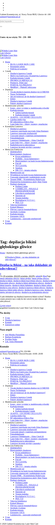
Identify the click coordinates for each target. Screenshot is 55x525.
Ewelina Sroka (11, 339)
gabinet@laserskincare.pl (10, 17)
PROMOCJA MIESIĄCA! (21, 376)
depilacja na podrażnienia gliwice (35, 292)
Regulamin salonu (17, 363)
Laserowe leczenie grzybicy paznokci (25, 443)
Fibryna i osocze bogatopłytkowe (23, 506)
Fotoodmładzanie (17, 434)
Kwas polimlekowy (23, 453)
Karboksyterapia (17, 406)
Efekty (13, 395)
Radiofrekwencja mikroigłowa (22, 441)
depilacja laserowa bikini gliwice (32, 288)
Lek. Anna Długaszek (14, 341)
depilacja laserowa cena (34, 290)
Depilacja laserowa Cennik (21, 370)
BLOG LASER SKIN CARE (22, 360)
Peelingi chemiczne (18, 480)
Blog (45, 276)
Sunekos (18, 464)
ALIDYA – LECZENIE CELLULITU (26, 413)
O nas (7, 318)
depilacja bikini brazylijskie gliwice (27, 281)
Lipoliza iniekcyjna (18, 416)
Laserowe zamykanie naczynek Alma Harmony (29, 427)
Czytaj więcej (5, 305)
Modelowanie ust (17, 469)
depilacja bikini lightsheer (22, 285)
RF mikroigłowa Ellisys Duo (22, 418)
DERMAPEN (16, 448)
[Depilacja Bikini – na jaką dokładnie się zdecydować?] (27, 259)
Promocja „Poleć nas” (19, 379)
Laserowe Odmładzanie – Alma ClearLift (27, 436)
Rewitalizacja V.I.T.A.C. (25, 496)
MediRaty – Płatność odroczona (23, 383)
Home (2, 253)
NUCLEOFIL (21, 462)
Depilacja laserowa (12, 320)
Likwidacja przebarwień (25, 489)
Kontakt (8, 322)
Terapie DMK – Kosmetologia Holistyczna (27, 476)
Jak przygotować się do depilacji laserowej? (28, 393)
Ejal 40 (18, 459)
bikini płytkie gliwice (40, 278)
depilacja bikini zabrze (43, 285)
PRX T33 (19, 499)
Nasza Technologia (18, 390)
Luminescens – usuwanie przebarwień (25, 515)
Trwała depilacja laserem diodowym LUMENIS (29, 388)
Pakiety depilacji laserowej (21, 399)
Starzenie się (20, 492)
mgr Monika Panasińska (15, 335)
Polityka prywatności (18, 365)
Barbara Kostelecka (13, 337)
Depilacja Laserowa (18, 425)
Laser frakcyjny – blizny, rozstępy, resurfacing (28, 420)
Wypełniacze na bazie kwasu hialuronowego (28, 471)
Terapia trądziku (21, 494)
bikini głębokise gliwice (9, 278)
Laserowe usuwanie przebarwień (23, 429)
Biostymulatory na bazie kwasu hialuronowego (34, 457)
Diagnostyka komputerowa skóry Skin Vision (28, 478)
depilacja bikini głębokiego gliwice (30, 283)
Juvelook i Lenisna (17, 508)
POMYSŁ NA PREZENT (21, 381)
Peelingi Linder (21, 482)
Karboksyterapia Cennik (20, 374)
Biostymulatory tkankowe (20, 450)
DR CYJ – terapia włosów (26, 466)
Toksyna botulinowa (18, 501)
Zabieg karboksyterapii (24, 409)
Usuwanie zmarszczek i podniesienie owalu (27, 473)
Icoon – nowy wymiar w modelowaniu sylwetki (29, 404)
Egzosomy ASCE (17, 512)
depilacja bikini (6, 281)
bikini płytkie (25, 278)
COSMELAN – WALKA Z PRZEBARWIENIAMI (26, 486)
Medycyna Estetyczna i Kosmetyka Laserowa (28, 372)
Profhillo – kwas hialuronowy (27, 455)
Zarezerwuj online (12, 325)
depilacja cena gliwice (9, 288)
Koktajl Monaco (16, 503)
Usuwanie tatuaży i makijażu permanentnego (28, 432)
